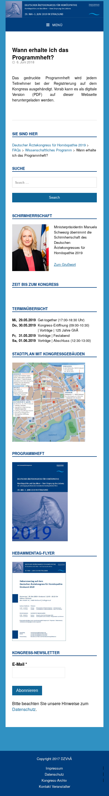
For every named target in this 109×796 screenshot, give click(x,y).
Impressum (54, 768)
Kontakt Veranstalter (54, 786)
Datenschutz (24, 709)
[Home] (55, 14)
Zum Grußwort (65, 264)
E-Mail (19, 664)
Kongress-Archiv (54, 780)
